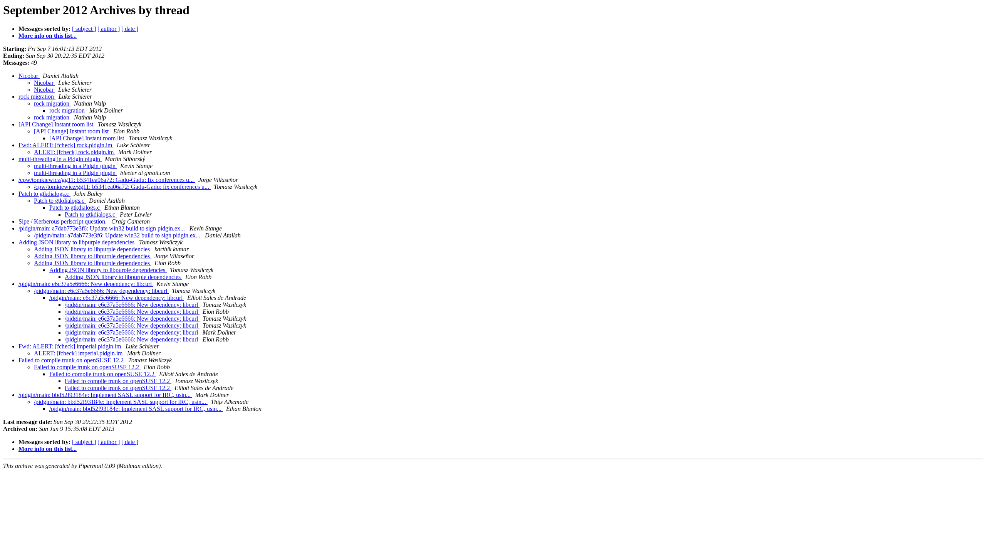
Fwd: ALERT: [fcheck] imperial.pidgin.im (70, 346)
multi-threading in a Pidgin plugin (60, 159)
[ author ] (108, 28)
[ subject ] (84, 28)
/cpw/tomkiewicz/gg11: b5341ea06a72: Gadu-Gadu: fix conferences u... (106, 180)
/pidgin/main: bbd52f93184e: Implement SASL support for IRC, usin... (105, 395)
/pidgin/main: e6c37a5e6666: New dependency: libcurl (85, 284)
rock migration (36, 96)
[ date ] (129, 28)
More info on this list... (47, 35)
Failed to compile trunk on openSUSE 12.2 (71, 360)
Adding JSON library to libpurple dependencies (77, 242)
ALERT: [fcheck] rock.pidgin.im (74, 152)
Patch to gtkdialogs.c (44, 193)
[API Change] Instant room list (56, 124)
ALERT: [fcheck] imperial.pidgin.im (79, 353)
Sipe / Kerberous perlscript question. (63, 221)
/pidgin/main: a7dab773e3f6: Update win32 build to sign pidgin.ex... (102, 228)
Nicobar (29, 75)
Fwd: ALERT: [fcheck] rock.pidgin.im (66, 145)
